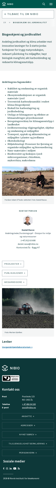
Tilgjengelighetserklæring (27, 444)
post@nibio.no (29, 407)
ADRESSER (27, 425)
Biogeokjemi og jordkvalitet (30, 22)
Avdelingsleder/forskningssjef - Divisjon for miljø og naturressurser (28, 233)
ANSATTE (27, 416)
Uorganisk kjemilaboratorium (16, 347)
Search (43, 4)
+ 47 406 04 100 (29, 404)
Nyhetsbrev (27, 434)
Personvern (27, 453)
